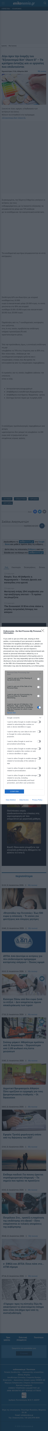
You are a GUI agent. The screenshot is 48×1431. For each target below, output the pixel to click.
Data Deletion (11, 800)
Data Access (24, 800)
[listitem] (24, 673)
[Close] (43, 631)
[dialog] (24, 715)
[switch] (39, 679)
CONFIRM (14, 791)
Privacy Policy (37, 800)
